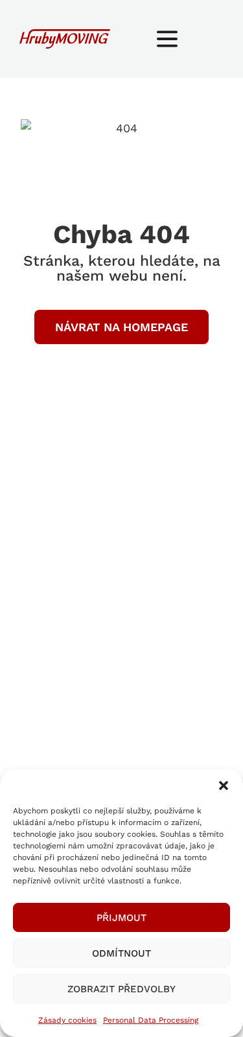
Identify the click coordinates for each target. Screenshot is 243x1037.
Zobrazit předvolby (121, 989)
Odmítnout (121, 953)
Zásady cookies (67, 1020)
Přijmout (121, 918)
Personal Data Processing (150, 1020)
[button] (223, 785)
